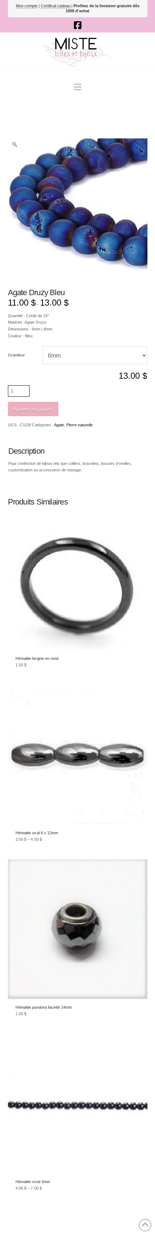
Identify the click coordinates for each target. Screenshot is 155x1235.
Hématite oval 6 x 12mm (36, 833)
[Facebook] (77, 25)
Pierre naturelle (79, 425)
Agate (59, 425)
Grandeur (16, 355)
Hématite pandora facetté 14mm (43, 1007)
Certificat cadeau (55, 6)
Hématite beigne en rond (36, 658)
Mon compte (26, 6)
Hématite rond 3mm (32, 1182)
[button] (77, 87)
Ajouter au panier (33, 409)
